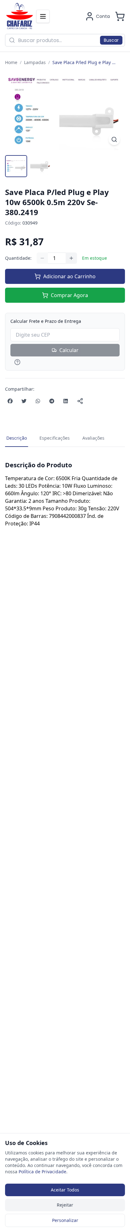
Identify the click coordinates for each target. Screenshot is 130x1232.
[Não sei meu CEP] (65, 362)
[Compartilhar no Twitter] (24, 401)
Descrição (16, 438)
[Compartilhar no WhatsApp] (38, 401)
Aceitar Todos (65, 1190)
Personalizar (65, 1220)
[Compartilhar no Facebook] (10, 401)
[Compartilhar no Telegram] (52, 401)
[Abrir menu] (43, 16)
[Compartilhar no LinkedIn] (66, 401)
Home (11, 62)
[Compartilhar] (80, 401)
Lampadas (35, 62)
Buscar (111, 40)
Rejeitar (65, 1205)
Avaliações (93, 438)
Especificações (54, 438)
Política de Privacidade (42, 1172)
